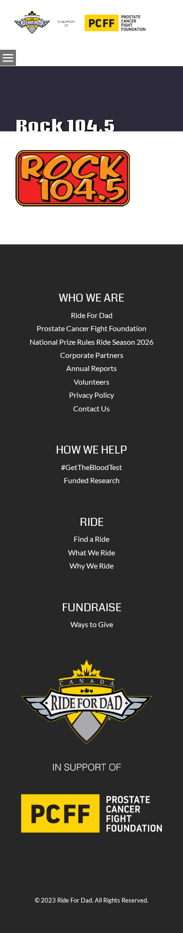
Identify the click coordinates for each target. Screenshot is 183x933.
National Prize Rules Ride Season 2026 (91, 341)
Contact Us (91, 408)
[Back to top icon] (164, 914)
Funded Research (92, 480)
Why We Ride (91, 565)
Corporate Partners (91, 354)
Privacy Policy (91, 394)
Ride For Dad (92, 315)
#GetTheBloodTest (91, 467)
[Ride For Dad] (79, 21)
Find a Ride (91, 538)
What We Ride (91, 552)
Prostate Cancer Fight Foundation (91, 328)
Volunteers (91, 381)
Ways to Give (91, 624)
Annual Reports (91, 368)
